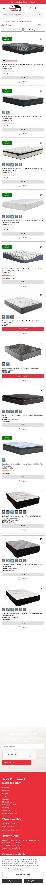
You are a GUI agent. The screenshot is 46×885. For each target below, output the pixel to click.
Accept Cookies (33, 881)
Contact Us (6, 810)
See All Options (11, 61)
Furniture (5, 788)
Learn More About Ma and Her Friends (23, 2)
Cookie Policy (19, 870)
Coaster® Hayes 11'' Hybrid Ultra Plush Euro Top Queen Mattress (21, 321)
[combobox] (34, 30)
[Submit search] (40, 15)
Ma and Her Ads (8, 802)
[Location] (30, 8)
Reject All (12, 881)
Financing (5, 808)
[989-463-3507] (36, 8)
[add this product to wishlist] (41, 39)
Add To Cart (23, 329)
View (23, 77)
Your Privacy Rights (23, 874)
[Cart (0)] (42, 8)
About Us (5, 799)
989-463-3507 (13, 831)
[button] (3, 8)
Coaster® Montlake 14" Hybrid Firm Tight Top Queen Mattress (20, 368)
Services (5, 796)
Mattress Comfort (26, 21)
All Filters (13, 30)
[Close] (43, 859)
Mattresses (14, 21)
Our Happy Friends (9, 805)
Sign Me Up (9, 762)
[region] (23, 870)
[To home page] (15, 8)
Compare (24, 81)
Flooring (5, 793)
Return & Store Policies (10, 813)
